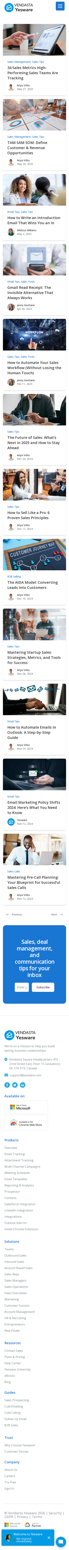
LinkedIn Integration (18, 1210)
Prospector (12, 1192)
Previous (17, 914)
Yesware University (17, 1369)
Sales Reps (11, 1274)
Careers (9, 1476)
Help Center (12, 1363)
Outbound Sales (15, 1255)
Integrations (13, 1217)
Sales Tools (28, 281)
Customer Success (16, 1306)
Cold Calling (12, 1413)
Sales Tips (38, 62)
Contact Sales (13, 1351)
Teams (9, 1249)
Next (54, 914)
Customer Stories (16, 1451)
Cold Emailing (13, 1406)
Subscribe (43, 987)
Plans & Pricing (14, 1357)
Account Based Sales (18, 1268)
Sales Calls (13, 871)
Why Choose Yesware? (19, 1445)
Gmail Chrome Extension (21, 1229)
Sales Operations (16, 1287)
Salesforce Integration (19, 1204)
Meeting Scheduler (17, 1173)
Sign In (9, 1488)
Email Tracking (14, 1154)
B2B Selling (14, 576)
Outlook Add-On (15, 1223)
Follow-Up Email (15, 1419)
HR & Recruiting (15, 1318)
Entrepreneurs (14, 1324)
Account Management (19, 1312)
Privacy (22, 1516)
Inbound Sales (14, 1262)
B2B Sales (11, 1425)
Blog (7, 1382)
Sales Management (19, 62)
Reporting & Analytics (19, 1185)
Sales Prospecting (16, 1400)
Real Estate (12, 1331)
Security (55, 1513)
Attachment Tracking (18, 1160)
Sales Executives (15, 1293)
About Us (10, 1470)
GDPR (8, 1516)
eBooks (9, 1376)
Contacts (10, 1198)
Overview (10, 1148)
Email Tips (13, 212)
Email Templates (15, 1179)
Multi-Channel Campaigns (22, 1167)
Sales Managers (15, 1280)
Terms (37, 1516)
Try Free (10, 1482)
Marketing (11, 1299)
